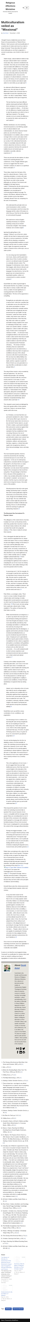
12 (19, 508)
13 (9, 530)
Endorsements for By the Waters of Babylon (6, 1293)
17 (11, 657)
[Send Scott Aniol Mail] (17, 1049)
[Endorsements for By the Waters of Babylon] (6, 1288)
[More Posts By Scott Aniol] (23, 1053)
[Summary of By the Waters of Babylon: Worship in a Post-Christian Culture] (19, 1259)
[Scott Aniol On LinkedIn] (20, 1053)
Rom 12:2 (20, 865)
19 (13, 735)
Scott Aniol (5, 33)
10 (18, 399)
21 (28, 846)
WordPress (15, 1320)
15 (21, 589)
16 (11, 604)
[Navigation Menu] (27, 7)
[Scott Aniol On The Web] (20, 1049)
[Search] (23, 7)
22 (9, 873)
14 (20, 556)
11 (7, 449)
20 (16, 803)
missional (8, 1308)
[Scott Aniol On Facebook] (17, 1053)
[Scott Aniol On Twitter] (23, 1049)
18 (11, 706)
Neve (2, 1320)
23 (16, 937)
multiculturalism (18, 1308)
